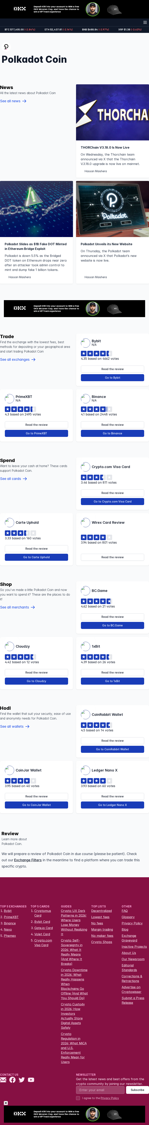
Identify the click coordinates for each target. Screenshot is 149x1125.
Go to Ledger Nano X (112, 805)
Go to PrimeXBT (36, 433)
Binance (10, 923)
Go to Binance (112, 433)
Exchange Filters (28, 860)
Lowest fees (100, 917)
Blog (125, 929)
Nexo (8, 929)
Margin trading (102, 929)
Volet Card (42, 934)
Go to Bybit (112, 377)
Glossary (128, 917)
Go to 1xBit (112, 681)
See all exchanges (14, 359)
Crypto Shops (101, 942)
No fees (97, 923)
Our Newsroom (133, 959)
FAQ (125, 911)
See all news (10, 101)
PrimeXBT (11, 917)
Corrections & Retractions (132, 978)
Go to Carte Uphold (36, 557)
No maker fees (102, 936)
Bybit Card (42, 922)
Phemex (10, 936)
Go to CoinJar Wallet (36, 805)
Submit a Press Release (133, 1000)
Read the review (112, 369)
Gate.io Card (43, 928)
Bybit (8, 911)
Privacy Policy (132, 923)
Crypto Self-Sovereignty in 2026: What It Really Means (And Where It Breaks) (71, 952)
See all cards (10, 479)
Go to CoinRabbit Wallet (112, 749)
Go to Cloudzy (36, 681)
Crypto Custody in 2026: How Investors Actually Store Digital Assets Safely (73, 1016)
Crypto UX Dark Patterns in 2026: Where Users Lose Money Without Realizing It (74, 922)
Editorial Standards (129, 967)
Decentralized (101, 911)
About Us (129, 953)
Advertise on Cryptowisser (131, 989)
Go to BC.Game (112, 625)
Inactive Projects (134, 947)
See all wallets (11, 726)
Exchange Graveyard (129, 938)
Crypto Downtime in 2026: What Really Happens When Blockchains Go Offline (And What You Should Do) (74, 984)
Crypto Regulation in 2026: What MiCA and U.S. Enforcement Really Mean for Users (74, 1048)
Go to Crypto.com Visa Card (113, 501)
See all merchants (14, 607)
